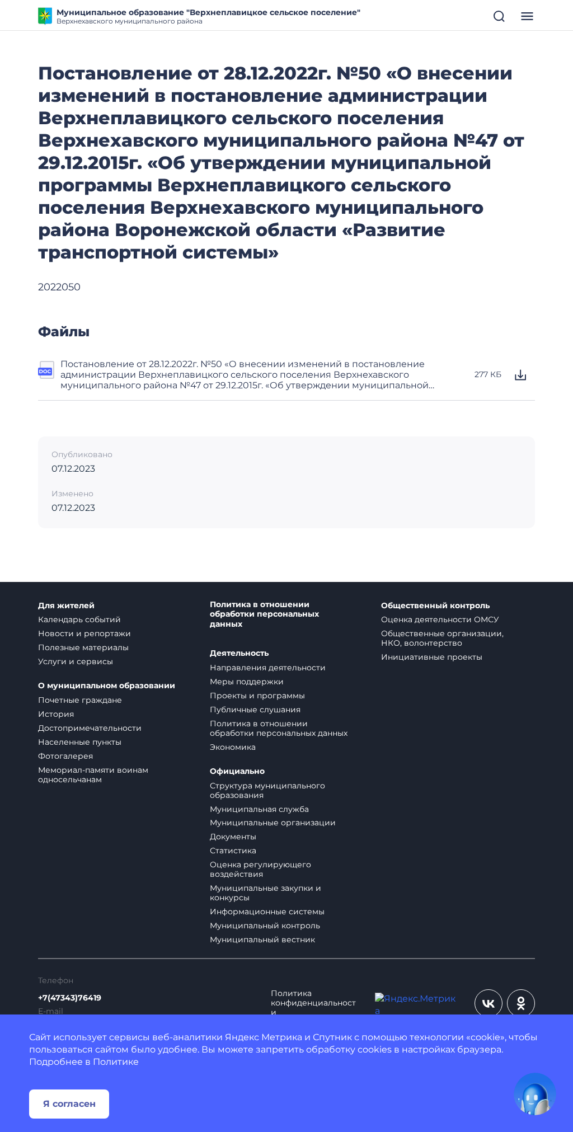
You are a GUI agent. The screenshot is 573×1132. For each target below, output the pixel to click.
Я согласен (69, 1103)
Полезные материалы (83, 647)
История (56, 714)
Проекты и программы (257, 696)
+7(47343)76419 (69, 998)
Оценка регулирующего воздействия (260, 869)
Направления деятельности (268, 668)
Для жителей (66, 605)
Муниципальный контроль (265, 925)
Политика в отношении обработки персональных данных (264, 615)
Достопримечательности (90, 728)
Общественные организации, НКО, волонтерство (442, 638)
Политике (116, 1061)
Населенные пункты (79, 742)
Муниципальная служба (259, 809)
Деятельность (239, 653)
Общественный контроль (435, 605)
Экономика (233, 747)
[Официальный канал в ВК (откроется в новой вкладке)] (488, 1003)
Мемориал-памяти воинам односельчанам (93, 775)
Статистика (233, 851)
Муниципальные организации (273, 823)
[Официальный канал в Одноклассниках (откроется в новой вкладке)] (521, 1003)
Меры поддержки (247, 682)
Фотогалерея (65, 756)
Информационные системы (267, 911)
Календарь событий (79, 619)
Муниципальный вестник (262, 939)
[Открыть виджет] (535, 1094)
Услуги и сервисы (75, 661)
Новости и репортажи (84, 633)
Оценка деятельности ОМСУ (440, 619)
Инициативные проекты (431, 657)
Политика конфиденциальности (313, 1003)
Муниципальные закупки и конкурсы (265, 893)
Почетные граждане (80, 700)
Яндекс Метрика (263, 1037)
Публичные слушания (255, 709)
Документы (233, 837)
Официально (237, 771)
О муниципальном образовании (106, 686)
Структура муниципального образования (267, 790)
